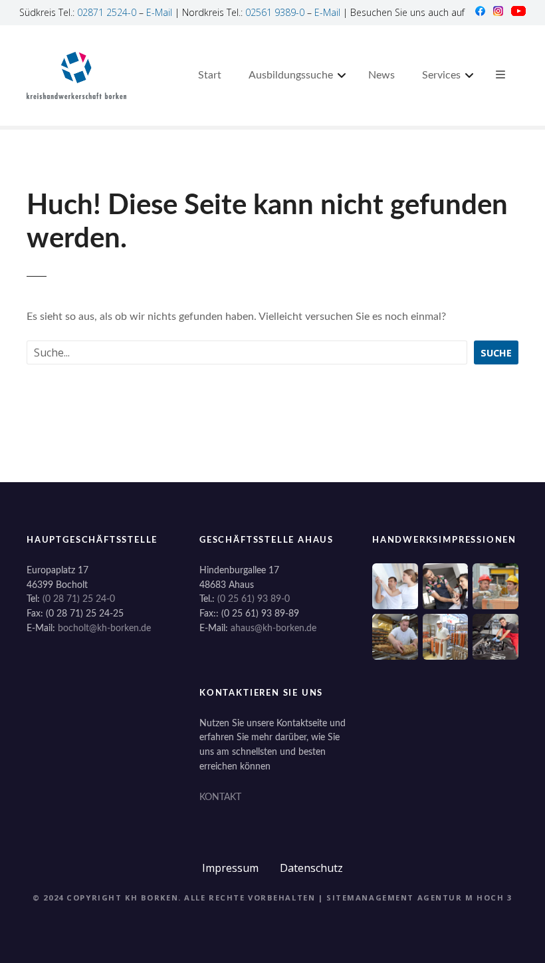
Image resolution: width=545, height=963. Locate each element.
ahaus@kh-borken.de (273, 628)
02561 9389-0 (274, 12)
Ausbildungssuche (291, 75)
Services (441, 75)
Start (209, 75)
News (381, 75)
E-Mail (159, 12)
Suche (496, 352)
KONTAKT (220, 797)
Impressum (230, 868)
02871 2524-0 (106, 12)
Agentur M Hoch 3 (464, 897)
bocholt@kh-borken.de (104, 628)
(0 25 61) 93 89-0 (253, 599)
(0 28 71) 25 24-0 (79, 599)
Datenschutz (311, 868)
